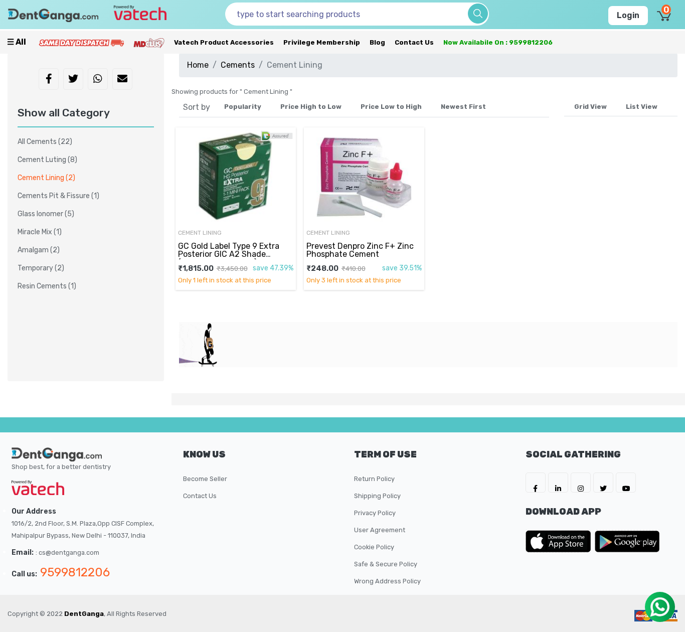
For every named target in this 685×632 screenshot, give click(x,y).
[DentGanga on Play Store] (627, 541)
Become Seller (205, 479)
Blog (377, 42)
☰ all (16, 42)
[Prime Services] (81, 42)
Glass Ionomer (46, 214)
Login (628, 15)
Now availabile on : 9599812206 (498, 42)
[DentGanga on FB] (536, 482)
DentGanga (84, 613)
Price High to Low (310, 106)
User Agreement (379, 530)
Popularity (242, 106)
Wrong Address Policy (387, 581)
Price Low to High (391, 106)
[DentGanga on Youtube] (626, 482)
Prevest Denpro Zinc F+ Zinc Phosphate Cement (360, 250)
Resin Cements (47, 286)
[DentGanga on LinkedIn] (558, 482)
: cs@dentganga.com (67, 552)
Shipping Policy (377, 496)
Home (198, 65)
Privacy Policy (375, 513)
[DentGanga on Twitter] (603, 482)
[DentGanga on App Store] (560, 541)
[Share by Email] (122, 80)
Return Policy (374, 479)
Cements (238, 65)
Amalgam (39, 250)
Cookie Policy (374, 547)
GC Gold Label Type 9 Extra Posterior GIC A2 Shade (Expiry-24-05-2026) (228, 254)
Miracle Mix (40, 232)
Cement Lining (46, 178)
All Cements (45, 141)
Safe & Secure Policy (385, 564)
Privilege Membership (321, 42)
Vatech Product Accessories (224, 42)
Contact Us (414, 42)
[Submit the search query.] (478, 14)
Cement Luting (47, 159)
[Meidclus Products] (148, 42)
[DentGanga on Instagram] (581, 482)
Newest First (463, 106)
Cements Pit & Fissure (58, 196)
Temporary (41, 268)
